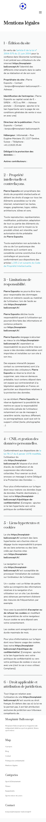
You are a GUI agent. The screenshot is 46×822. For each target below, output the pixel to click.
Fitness (7, 786)
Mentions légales (11, 765)
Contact (8, 756)
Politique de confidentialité (14, 761)
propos (9, 747)
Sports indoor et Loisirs (13, 796)
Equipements (10, 791)
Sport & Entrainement (12, 782)
